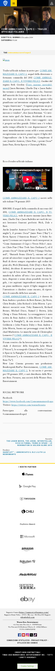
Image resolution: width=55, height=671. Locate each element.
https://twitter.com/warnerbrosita (28, 405)
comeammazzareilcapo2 (19, 53)
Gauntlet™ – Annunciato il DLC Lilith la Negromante (24, 453)
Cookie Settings (27, 666)
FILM (14, 40)
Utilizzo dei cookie (27, 643)
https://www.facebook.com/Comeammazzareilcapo (28, 401)
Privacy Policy (39, 640)
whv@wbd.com (27, 617)
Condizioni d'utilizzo (18, 640)
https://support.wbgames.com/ (34, 612)
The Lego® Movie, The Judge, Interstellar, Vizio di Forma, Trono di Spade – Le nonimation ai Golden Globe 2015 (29, 443)
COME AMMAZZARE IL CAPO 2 (21, 198)
